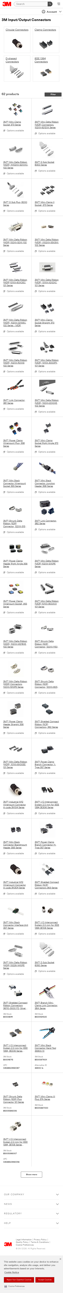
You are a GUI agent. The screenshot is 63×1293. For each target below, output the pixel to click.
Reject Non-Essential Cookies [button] (19, 1280)
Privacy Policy (40, 1240)
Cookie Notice (11, 1272)
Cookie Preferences (25, 1245)
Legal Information (24, 1240)
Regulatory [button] (13, 1214)
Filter (53, 94)
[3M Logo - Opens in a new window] (6, 4)
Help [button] (7, 1223)
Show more (31, 1175)
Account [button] (52, 12)
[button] (14, 1286)
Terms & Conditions (40, 1242)
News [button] (8, 1204)
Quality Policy (22, 1242)
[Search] (50, 4)
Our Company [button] (14, 1194)
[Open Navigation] (58, 4)
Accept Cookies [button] (45, 1280)
